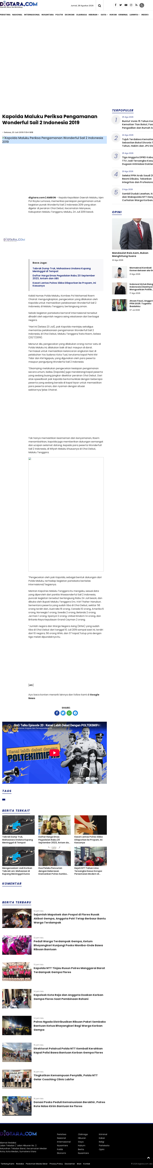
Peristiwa (5, 14)
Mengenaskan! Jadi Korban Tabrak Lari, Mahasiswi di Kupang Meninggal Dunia (17, 871)
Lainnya (134, 14)
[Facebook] (115, 5)
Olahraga (81, 14)
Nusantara (48, 14)
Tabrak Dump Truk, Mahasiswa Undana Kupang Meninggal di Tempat (62, 270)
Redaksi (20, 1163)
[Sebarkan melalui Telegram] (75, 713)
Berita (81, 1149)
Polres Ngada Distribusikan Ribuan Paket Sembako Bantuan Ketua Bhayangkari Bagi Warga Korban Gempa (70, 1026)
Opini (101, 1149)
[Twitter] (120, 5)
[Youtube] (126, 5)
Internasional (32, 14)
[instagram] (131, 5)
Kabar (102, 1138)
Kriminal (123, 14)
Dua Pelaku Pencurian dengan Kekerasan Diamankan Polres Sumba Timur (52, 871)
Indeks (145, 14)
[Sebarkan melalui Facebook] (57, 713)
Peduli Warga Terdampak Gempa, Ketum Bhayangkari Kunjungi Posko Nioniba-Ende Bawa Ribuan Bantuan (68, 945)
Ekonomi (69, 14)
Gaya (103, 14)
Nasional (17, 14)
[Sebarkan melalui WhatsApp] (69, 713)
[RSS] (136, 5)
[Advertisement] (54, 90)
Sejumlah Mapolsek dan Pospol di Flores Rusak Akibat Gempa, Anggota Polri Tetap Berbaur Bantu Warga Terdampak (70, 918)
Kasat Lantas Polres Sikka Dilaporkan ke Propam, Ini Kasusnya (64, 284)
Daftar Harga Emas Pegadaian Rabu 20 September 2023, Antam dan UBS (64, 277)
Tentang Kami (7, 1163)
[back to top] (149, 1158)
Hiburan (93, 14)
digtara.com (143, 1163)
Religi (101, 1141)
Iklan (79, 1163)
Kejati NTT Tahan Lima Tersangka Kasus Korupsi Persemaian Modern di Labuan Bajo (88, 871)
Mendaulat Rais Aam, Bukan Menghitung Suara (130, 254)
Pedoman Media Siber (37, 1163)
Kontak (86, 1163)
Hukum (113, 14)
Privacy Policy (56, 1163)
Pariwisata (104, 1145)
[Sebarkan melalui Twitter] (63, 713)
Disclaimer (70, 1163)
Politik (59, 14)
